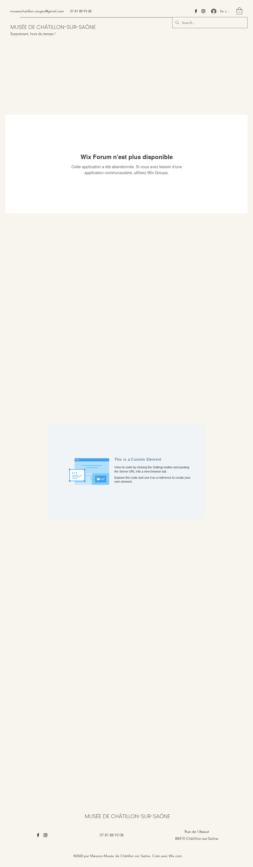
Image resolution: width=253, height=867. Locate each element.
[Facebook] (195, 11)
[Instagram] (203, 11)
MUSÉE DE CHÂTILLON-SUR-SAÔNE (53, 27)
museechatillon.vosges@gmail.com (37, 11)
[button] (239, 11)
